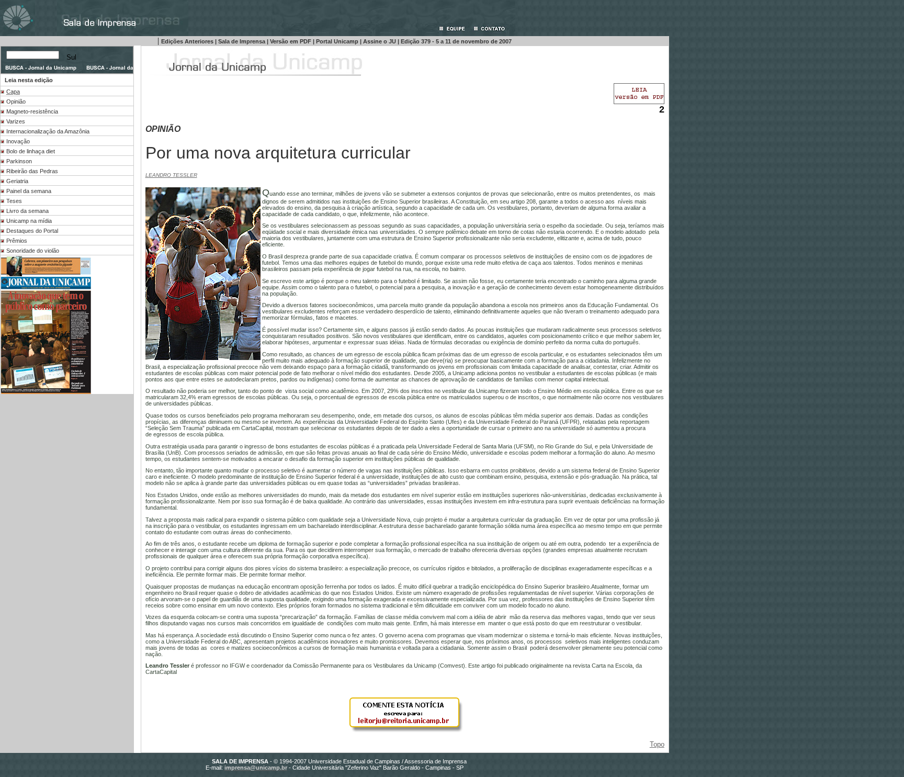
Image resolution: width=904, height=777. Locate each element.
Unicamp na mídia (29, 221)
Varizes (15, 121)
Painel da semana (28, 191)
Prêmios (16, 241)
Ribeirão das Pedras (32, 171)
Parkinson (19, 161)
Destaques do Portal (32, 231)
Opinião (16, 101)
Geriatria (17, 181)
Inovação (18, 141)
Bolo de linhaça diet (30, 151)
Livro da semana (27, 211)
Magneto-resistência (32, 111)
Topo (657, 744)
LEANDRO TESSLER (171, 175)
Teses (14, 201)
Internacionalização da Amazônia (47, 131)
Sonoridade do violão (32, 250)
